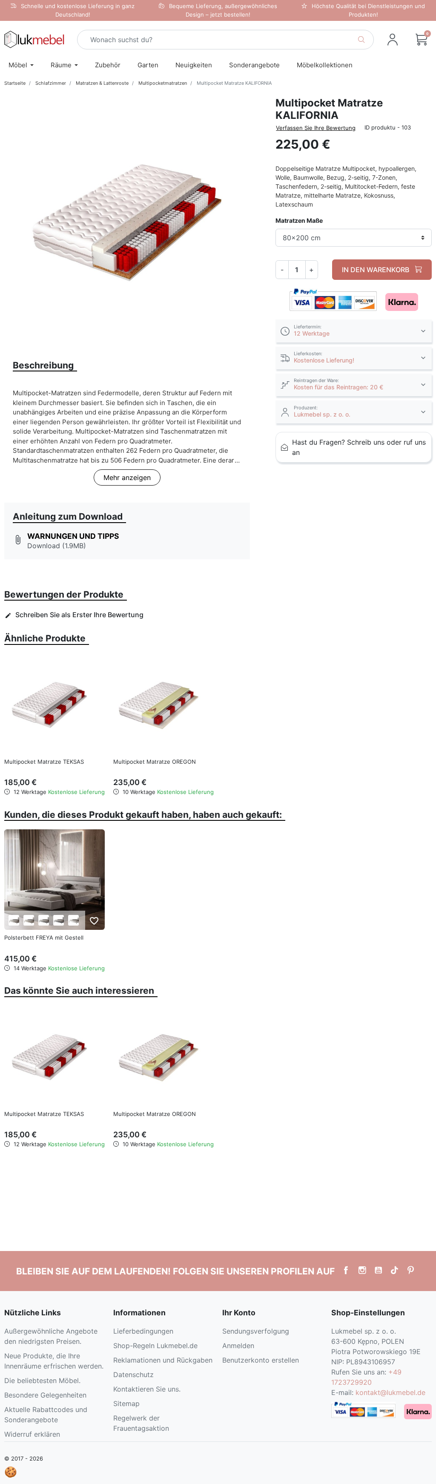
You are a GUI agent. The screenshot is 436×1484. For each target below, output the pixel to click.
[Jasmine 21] (28, 920)
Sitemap (126, 1403)
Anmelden (238, 1345)
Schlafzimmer (50, 83)
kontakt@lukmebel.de (390, 1392)
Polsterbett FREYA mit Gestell (43, 937)
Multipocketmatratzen (162, 83)
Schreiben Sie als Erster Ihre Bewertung (74, 614)
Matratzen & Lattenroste (102, 83)
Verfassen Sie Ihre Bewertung (316, 127)
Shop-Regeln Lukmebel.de (155, 1345)
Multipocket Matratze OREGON (154, 761)
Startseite (15, 83)
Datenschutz (133, 1374)
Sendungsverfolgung (255, 1331)
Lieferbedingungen (143, 1331)
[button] (421, 39)
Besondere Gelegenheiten (45, 1395)
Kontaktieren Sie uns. (147, 1389)
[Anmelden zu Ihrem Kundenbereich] (392, 39)
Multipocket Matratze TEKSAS (44, 761)
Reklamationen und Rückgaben (162, 1360)
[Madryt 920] (73, 920)
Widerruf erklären (32, 1434)
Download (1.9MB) (56, 545)
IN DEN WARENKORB (376, 269)
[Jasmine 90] (58, 920)
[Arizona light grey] (14, 920)
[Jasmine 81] (43, 920)
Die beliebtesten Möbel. (42, 1380)
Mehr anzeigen (127, 477)
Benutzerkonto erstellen (260, 1360)
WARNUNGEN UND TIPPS (73, 536)
